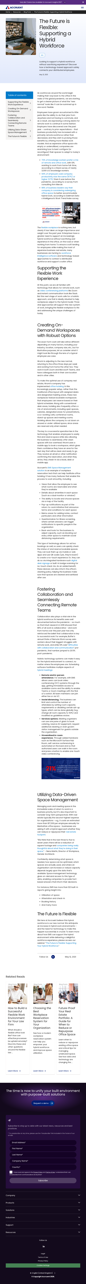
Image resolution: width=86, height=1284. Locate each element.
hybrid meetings (44, 670)
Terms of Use (50, 1172)
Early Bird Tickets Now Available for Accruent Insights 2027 (41, 2)
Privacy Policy (38, 1172)
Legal (43, 1254)
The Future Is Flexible (17, 136)
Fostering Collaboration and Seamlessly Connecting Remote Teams (17, 120)
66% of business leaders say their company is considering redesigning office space (59, 190)
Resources (17, 12)
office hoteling (57, 386)
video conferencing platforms (54, 290)
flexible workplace (49, 227)
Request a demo (41, 1103)
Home (8, 12)
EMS (42, 55)
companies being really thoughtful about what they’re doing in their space (57, 848)
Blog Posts (27, 12)
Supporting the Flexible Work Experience (18, 103)
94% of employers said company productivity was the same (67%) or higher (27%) (58, 176)
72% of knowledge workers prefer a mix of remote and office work (60, 161)
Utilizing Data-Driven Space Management (17, 131)
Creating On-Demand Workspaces (18, 109)
